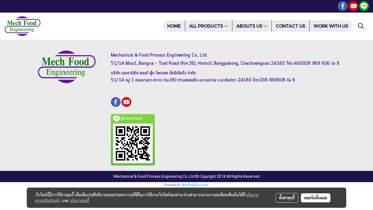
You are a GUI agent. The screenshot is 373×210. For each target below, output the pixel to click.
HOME (174, 25)
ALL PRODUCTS (206, 25)
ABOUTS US (250, 25)
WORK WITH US (331, 25)
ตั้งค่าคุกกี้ (287, 197)
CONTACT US (290, 25)
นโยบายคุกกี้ (79, 200)
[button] (361, 26)
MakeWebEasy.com (194, 185)
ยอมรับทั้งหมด (315, 197)
